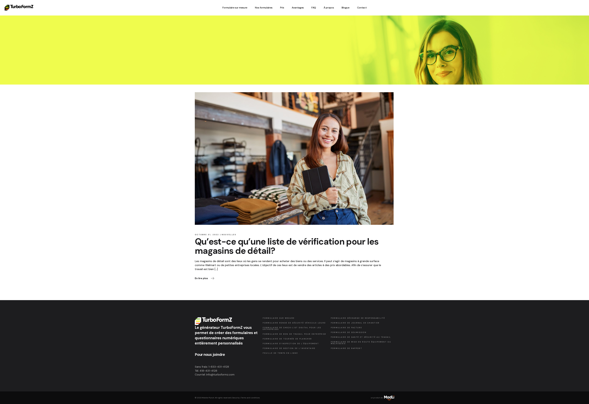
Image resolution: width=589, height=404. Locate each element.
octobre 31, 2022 (207, 235)
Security (236, 397)
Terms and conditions (250, 397)
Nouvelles (229, 235)
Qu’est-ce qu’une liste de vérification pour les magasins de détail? (287, 246)
